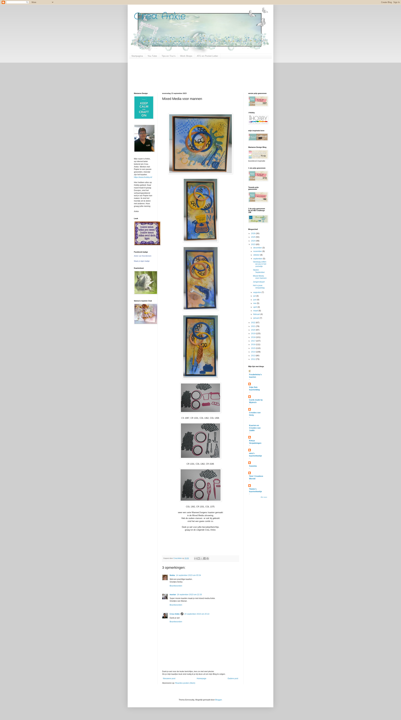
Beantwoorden (176, 586)
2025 (253, 237)
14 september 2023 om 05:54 (188, 575)
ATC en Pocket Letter (207, 56)
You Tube (152, 56)
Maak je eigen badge (142, 261)
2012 (253, 359)
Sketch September (259, 271)
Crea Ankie (160, 16)
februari (256, 314)
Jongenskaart (259, 282)
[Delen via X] (201, 558)
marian (173, 594)
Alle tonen (264, 497)
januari (256, 318)
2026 (253, 233)
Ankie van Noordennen (142, 256)
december (257, 248)
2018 (253, 337)
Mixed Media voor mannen (260, 277)
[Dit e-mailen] (195, 558)
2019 (253, 333)
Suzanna (253, 466)
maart (256, 311)
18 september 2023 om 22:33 (189, 594)
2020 (253, 330)
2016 (253, 344)
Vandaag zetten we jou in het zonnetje (259, 264)
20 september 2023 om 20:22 (196, 614)
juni (255, 300)
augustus (257, 292)
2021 (253, 326)
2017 (253, 341)
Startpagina (137, 56)
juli (254, 296)
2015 (253, 348)
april (255, 307)
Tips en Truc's (168, 56)
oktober (256, 255)
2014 (253, 352)
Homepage (201, 678)
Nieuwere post (169, 678)
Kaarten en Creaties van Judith (254, 428)
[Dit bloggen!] (198, 558)
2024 (253, 241)
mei (255, 303)
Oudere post (233, 678)
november (257, 251)
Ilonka (172, 575)
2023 (253, 244)
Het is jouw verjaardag (259, 286)
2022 (253, 322)
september (258, 259)
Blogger (218, 700)
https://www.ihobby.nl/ (143, 177)
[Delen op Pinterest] (207, 558)
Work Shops (186, 56)
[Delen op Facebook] (204, 558)
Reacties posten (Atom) (185, 683)
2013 (253, 356)
